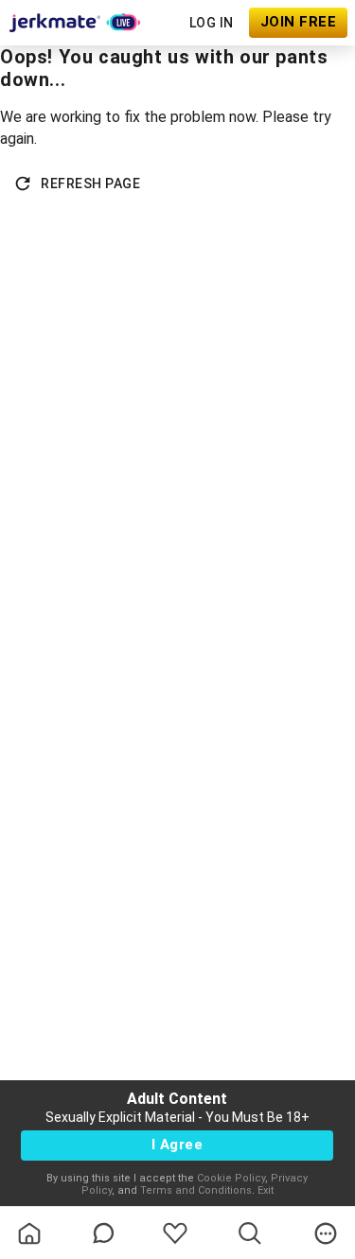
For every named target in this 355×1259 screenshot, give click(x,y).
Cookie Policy (231, 1178)
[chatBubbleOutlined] (103, 1233)
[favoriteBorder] (175, 1233)
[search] (250, 1233)
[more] (326, 1233)
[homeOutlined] (29, 1233)
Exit (265, 1190)
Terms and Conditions (196, 1190)
